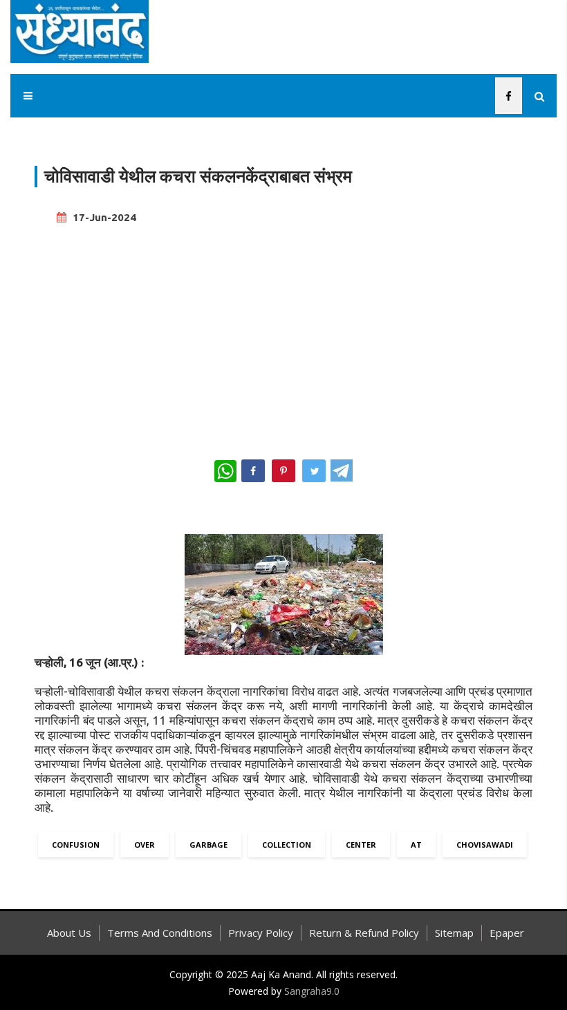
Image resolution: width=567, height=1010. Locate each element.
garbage (208, 844)
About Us (69, 933)
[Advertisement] (283, 335)
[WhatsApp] (225, 471)
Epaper (507, 933)
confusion (76, 844)
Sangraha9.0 (312, 991)
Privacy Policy (260, 933)
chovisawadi (484, 844)
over (144, 844)
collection (286, 844)
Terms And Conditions (159, 933)
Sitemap (454, 933)
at (416, 844)
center (361, 844)
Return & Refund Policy (364, 933)
